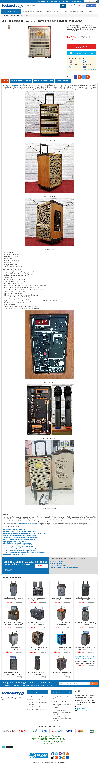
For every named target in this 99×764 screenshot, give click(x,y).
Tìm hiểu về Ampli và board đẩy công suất (38, 703)
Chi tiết (5, 81)
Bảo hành (89, 11)
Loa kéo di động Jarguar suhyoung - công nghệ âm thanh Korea (24, 553)
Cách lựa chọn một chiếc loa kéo (38, 709)
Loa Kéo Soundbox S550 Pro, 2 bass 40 (37, 673)
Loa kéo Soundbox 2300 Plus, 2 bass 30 (85, 624)
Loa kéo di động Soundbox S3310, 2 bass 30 (61, 599)
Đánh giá (28, 81)
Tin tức (64, 11)
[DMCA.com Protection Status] (7, 747)
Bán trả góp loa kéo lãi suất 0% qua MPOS (17, 543)
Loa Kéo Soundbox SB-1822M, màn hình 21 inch (13, 673)
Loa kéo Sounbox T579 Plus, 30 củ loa (61, 648)
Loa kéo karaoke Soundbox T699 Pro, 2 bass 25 (61, 673)
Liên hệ (39, 11)
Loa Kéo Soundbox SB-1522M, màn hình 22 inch (85, 648)
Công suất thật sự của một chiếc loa (62, 698)
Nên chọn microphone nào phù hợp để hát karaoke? (20, 535)
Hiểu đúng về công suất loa (60, 701)
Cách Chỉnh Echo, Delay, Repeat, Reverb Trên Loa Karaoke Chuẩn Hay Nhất (62, 706)
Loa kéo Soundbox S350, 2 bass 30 (13, 599)
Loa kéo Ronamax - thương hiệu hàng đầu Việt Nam (20, 549)
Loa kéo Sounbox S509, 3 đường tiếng (61, 624)
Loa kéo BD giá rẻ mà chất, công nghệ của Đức (18, 547)
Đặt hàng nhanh (16, 81)
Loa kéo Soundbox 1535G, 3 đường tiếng (13, 648)
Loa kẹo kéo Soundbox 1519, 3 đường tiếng (85, 599)
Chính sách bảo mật (42, 1)
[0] (72, 6)
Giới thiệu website (28, 11)
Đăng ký (93, 683)
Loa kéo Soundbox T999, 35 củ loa (37, 648)
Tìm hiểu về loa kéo (34, 699)
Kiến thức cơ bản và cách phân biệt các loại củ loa (19, 531)
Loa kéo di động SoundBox (22, 15)
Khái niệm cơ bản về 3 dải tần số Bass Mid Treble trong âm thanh (24, 533)
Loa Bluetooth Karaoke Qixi (36, 697)
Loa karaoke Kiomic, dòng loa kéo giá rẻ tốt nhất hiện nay (22, 545)
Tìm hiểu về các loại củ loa (36, 707)
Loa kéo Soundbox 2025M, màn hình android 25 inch (13, 624)
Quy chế (65, 1)
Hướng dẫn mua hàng (55, 1)
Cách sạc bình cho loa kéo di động (14, 541)
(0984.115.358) (81, 708)
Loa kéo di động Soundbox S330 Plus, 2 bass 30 (37, 624)
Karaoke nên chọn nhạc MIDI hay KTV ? (16, 529)
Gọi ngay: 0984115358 (83, 53)
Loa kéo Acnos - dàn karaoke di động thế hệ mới (19, 551)
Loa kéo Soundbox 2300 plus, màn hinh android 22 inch (85, 662)
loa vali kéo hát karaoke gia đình (26, 524)
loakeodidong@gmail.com (84, 710)
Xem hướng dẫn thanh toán (43, 81)
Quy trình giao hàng (76, 11)
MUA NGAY (81, 46)
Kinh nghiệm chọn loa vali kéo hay (14, 555)
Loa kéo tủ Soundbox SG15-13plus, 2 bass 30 (37, 599)
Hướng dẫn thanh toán (76, 1)
